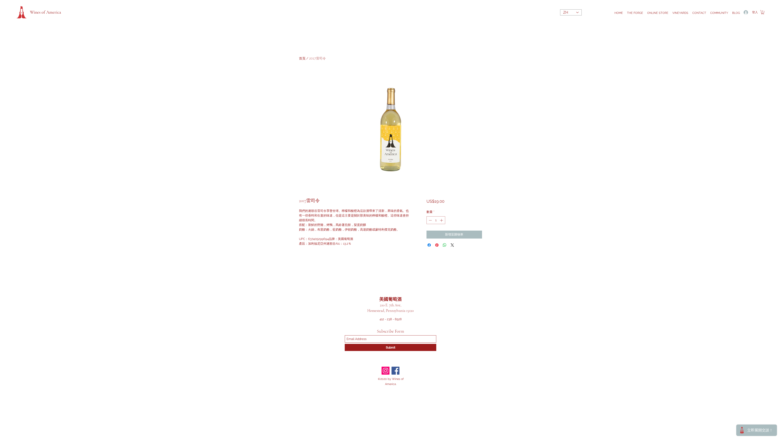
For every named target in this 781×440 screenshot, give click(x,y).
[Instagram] (385, 371)
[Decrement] (430, 220)
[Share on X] (452, 245)
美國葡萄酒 (390, 299)
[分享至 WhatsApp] (444, 245)
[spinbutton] (435, 220)
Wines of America (45, 12)
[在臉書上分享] (429, 245)
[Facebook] (395, 371)
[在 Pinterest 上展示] (436, 245)
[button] (762, 12)
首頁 (302, 58)
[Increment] (442, 220)
